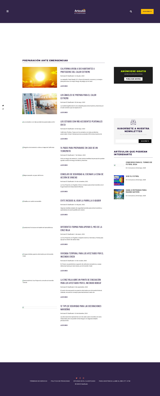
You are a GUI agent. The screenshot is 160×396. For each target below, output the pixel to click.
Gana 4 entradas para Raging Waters (136, 191)
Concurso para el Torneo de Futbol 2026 (139, 163)
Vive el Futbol (132, 176)
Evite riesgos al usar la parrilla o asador (80, 200)
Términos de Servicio (38, 381)
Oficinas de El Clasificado (84, 381)
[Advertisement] (80, 37)
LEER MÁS (64, 86)
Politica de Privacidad (60, 381)
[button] (131, 11)
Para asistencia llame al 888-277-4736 (114, 381)
